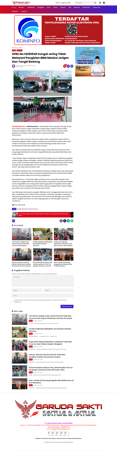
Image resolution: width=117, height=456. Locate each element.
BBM (20, 209)
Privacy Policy (61, 438)
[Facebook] (61, 220)
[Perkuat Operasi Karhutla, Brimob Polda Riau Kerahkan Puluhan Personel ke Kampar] (21, 254)
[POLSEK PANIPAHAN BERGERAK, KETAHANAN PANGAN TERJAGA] (42, 234)
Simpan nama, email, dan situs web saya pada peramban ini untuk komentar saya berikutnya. (40, 301)
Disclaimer (52, 438)
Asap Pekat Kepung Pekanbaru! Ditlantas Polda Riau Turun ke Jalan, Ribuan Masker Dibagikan (63, 243)
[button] (95, 2)
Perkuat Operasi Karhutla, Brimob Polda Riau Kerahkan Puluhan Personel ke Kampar (21, 264)
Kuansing (19, 50)
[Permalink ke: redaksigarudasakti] (14, 66)
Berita (13, 50)
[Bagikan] (71, 66)
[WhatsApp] (71, 220)
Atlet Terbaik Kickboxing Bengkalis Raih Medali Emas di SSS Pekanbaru (63, 264)
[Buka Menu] (104, 3)
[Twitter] (64, 220)
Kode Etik (45, 438)
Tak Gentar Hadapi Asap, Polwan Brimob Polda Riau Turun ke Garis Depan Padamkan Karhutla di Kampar (20, 243)
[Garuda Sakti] (21, 3)
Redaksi (38, 438)
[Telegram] (68, 220)
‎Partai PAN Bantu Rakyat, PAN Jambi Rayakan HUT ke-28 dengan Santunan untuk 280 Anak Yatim (42, 264)
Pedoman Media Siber (74, 438)
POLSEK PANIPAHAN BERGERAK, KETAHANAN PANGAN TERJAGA (42, 243)
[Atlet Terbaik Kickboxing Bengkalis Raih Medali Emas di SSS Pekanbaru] (63, 254)
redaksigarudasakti (21, 65)
